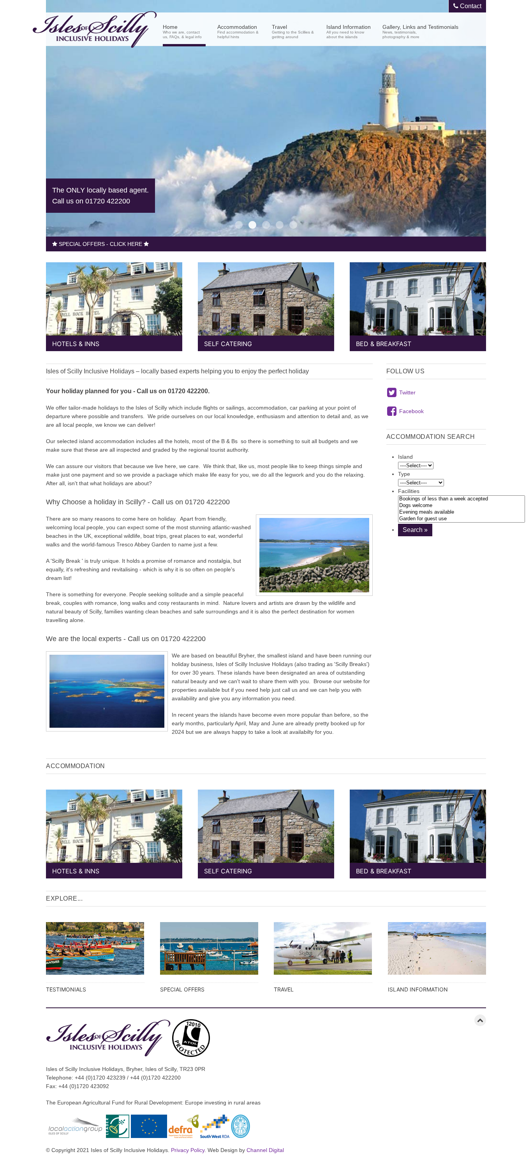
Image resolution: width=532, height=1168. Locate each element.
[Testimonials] (95, 954)
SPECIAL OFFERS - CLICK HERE (100, 244)
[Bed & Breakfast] (418, 302)
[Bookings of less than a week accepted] (461, 499)
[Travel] (323, 954)
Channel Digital (265, 1150)
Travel (293, 31)
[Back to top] (480, 1020)
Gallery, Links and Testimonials (420, 31)
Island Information (348, 31)
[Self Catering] (266, 302)
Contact (469, 6)
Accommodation (238, 31)
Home (182, 31)
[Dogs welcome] (461, 505)
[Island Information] (437, 954)
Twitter (407, 392)
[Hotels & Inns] (114, 302)
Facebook (411, 411)
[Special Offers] (209, 954)
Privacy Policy (187, 1150)
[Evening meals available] (461, 512)
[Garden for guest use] (461, 519)
